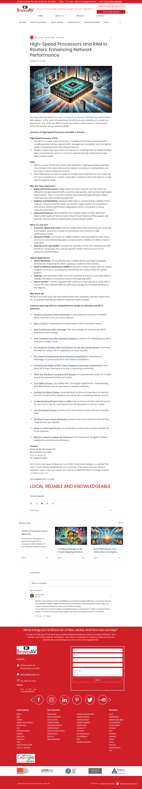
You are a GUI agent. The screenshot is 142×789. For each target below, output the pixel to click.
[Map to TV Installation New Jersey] (18, 665)
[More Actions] (110, 595)
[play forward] (109, 700)
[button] (111, 12)
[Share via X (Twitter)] (36, 503)
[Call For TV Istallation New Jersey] (18, 680)
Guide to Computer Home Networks (34, 532)
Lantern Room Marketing (109, 783)
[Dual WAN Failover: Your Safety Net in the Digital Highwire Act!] (107, 536)
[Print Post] (53, 503)
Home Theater (57, 22)
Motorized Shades (92, 22)
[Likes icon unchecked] (36, 616)
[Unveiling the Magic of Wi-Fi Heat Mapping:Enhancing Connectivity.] (71, 536)
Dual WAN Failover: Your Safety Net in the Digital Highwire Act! (105, 550)
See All (120, 523)
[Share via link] (47, 503)
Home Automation (39, 22)
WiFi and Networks (37, 496)
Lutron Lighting (114, 722)
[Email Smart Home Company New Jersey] (18, 674)
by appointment (28, 691)
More (106, 22)
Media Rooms (74, 22)
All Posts (22, 22)
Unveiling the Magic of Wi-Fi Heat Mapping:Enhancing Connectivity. (71, 550)
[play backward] (32, 700)
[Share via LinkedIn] (42, 503)
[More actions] (110, 37)
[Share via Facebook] (31, 503)
